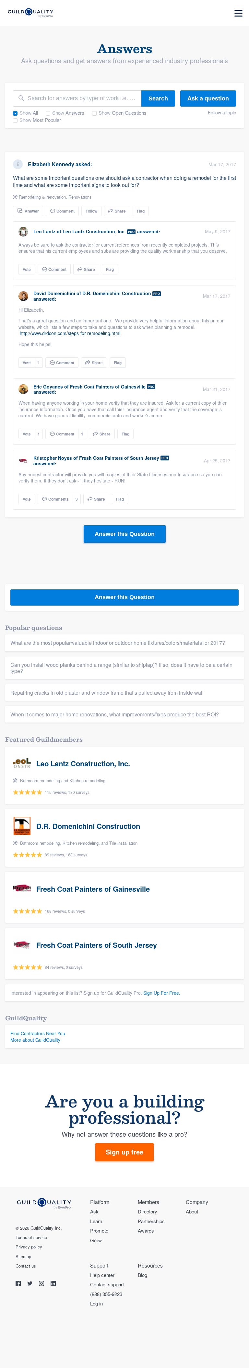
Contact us (26, 1266)
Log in (96, 1303)
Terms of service (31, 1237)
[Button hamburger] (238, 13)
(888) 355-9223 (106, 1294)
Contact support (107, 1284)
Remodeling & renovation (42, 197)
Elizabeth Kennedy (51, 164)
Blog (142, 1274)
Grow (96, 1240)
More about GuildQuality (35, 1040)
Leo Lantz (44, 231)
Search (158, 98)
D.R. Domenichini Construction (116, 293)
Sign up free (124, 1151)
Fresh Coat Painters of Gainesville (108, 386)
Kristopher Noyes (52, 458)
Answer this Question (125, 534)
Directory (147, 1211)
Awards (146, 1230)
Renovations (80, 197)
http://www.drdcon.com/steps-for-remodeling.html (70, 333)
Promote (99, 1230)
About (192, 1211)
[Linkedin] (53, 1284)
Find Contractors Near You (37, 1033)
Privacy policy (29, 1247)
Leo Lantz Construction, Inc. (94, 231)
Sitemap (23, 1256)
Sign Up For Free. (161, 993)
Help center (102, 1274)
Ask (94, 1211)
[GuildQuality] (30, 13)
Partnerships (151, 1221)
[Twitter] (30, 1284)
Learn (96, 1221)
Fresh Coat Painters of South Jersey (119, 458)
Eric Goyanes (48, 386)
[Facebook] (19, 1284)
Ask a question (208, 98)
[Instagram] (42, 1284)
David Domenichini (54, 293)
